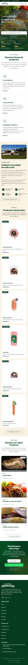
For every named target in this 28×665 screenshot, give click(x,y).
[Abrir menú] (25, 3)
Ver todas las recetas (14, 536)
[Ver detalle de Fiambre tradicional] (14, 410)
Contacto (3, 619)
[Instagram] (6, 597)
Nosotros (3, 607)
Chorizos (3, 635)
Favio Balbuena (18, 660)
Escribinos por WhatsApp (14, 565)
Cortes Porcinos (5, 629)
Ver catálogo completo (13, 431)
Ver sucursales (13, 561)
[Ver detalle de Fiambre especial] (14, 307)
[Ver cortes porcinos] (14, 105)
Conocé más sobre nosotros (10, 199)
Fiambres (3, 638)
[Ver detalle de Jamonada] (14, 341)
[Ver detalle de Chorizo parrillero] (14, 237)
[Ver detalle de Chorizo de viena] (14, 376)
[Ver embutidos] (14, 127)
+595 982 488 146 (15, 0)
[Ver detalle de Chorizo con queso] (14, 272)
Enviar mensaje (13, 569)
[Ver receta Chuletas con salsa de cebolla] (14, 494)
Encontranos (14, 37)
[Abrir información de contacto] (21, 3)
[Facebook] (2, 597)
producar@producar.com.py (9, 651)
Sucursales (3, 610)
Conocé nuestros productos (13, 33)
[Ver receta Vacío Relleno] (14, 468)
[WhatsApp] (9, 597)
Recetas (3, 616)
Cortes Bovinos (5, 626)
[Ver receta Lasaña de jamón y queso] (14, 519)
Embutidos (4, 632)
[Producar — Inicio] (4, 3)
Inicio (2, 604)
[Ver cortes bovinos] (14, 83)
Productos (3, 613)
